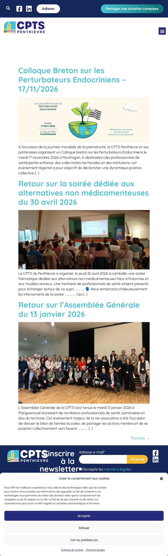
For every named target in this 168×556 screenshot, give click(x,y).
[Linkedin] (29, 8)
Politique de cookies (72, 549)
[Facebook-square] (19, 8)
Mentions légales (95, 549)
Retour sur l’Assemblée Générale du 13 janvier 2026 (79, 309)
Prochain (140, 438)
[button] (161, 478)
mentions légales (117, 469)
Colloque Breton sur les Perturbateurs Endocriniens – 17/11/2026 (72, 80)
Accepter (84, 516)
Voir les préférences (84, 540)
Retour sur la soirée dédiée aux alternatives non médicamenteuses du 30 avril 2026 (83, 193)
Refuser (84, 528)
